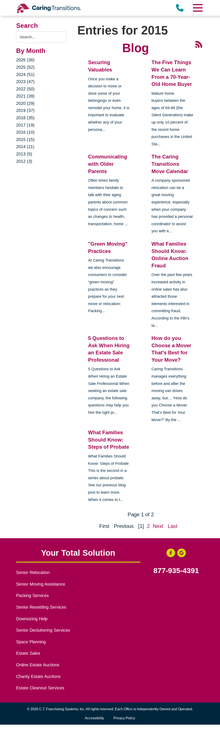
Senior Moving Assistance (40, 584)
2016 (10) (25, 132)
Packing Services (32, 595)
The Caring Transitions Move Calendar (169, 164)
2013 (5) (24, 154)
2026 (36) (25, 59)
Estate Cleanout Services (40, 687)
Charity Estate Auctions (38, 676)
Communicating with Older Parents (107, 164)
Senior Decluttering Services (43, 630)
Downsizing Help (31, 618)
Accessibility (94, 718)
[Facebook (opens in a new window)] (171, 553)
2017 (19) (25, 125)
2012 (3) (24, 161)
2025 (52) (25, 67)
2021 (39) (25, 96)
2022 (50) (25, 89)
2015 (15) (25, 139)
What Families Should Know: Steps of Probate (108, 440)
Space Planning (31, 641)
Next (158, 526)
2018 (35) (25, 117)
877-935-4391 (176, 570)
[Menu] (197, 8)
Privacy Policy (124, 718)
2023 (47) (25, 81)
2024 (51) (25, 74)
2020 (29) (25, 103)
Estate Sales (28, 653)
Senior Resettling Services (41, 607)
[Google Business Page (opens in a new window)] (181, 553)
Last (172, 526)
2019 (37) (25, 110)
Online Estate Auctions (37, 664)
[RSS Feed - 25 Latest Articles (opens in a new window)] (199, 44)
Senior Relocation (33, 572)
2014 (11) (25, 146)
